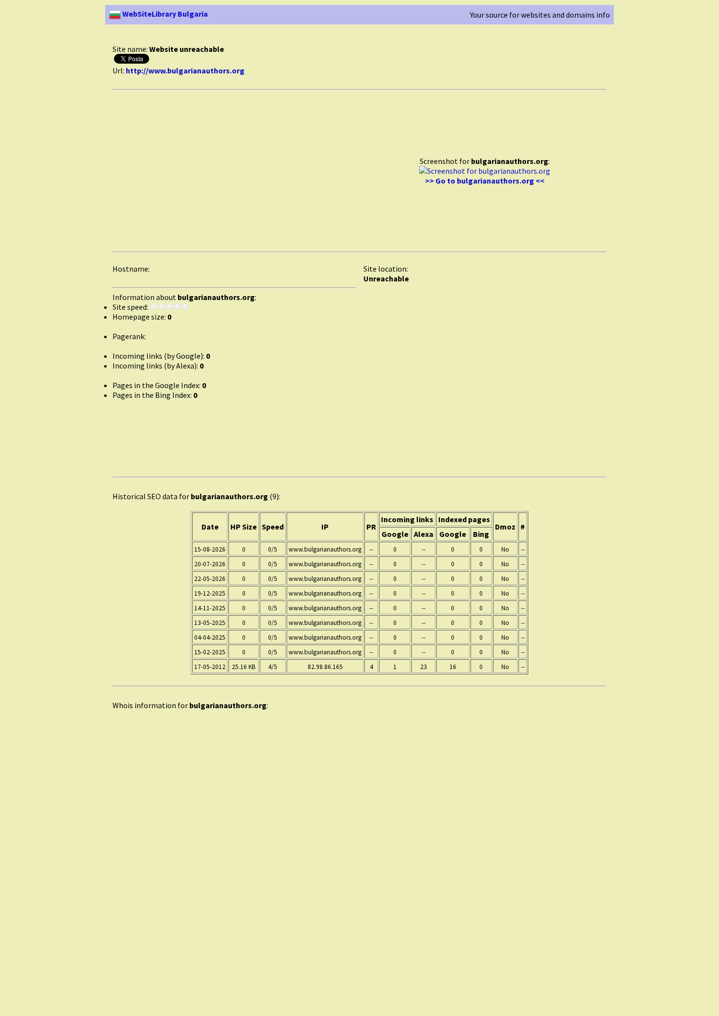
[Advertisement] (290, 38)
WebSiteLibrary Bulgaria (164, 14)
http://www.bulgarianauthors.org (185, 70)
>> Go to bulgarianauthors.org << (484, 180)
